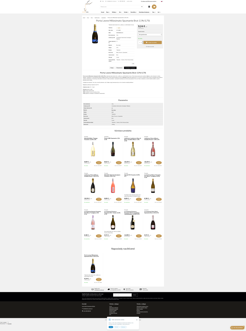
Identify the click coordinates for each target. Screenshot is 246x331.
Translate (9, 323)
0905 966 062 (122, 1)
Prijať (111, 327)
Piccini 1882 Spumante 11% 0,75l (112, 139)
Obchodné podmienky (113, 307)
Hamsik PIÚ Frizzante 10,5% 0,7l (132, 175)
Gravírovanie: (141, 31)
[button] (244, 326)
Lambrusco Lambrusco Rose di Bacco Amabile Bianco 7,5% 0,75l (132, 140)
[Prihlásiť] (149, 6)
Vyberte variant (98, 162)
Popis (112, 68)
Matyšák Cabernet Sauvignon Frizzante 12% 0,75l (112, 175)
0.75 (112, 112)
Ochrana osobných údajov (142, 307)
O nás (110, 306)
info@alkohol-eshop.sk (111, 1)
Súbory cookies (140, 309)
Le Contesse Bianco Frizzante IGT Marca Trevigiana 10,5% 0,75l (152, 176)
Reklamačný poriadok (113, 309)
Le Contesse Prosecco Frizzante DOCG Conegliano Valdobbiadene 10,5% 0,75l (131, 213)
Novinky (138, 310)
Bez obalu (114, 110)
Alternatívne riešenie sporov (142, 306)
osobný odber (129, 1)
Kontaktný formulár (113, 313)
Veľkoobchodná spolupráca (142, 311)
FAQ (110, 314)
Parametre (119, 68)
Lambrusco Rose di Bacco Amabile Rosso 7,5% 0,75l (91, 175)
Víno (92, 17)
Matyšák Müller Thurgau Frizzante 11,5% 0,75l (91, 139)
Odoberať (134, 294)
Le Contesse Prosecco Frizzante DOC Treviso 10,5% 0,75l (112, 213)
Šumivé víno (97, 17)
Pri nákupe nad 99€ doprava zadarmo (148, 1)
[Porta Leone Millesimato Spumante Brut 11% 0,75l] (95, 33)
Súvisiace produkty (130, 68)
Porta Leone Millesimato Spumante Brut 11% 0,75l (91, 255)
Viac (88, 17)
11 (112, 108)
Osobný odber (112, 311)
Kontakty (138, 313)
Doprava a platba (112, 310)
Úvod (103, 1)
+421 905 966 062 (87, 311)
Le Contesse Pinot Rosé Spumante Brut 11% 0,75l (151, 212)
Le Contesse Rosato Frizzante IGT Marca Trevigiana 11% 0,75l (92, 213)
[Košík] (154, 6)
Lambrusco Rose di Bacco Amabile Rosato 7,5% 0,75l (151, 139)
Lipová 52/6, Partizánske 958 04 (88, 306)
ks (141, 42)
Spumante (104, 17)
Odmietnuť (123, 327)
